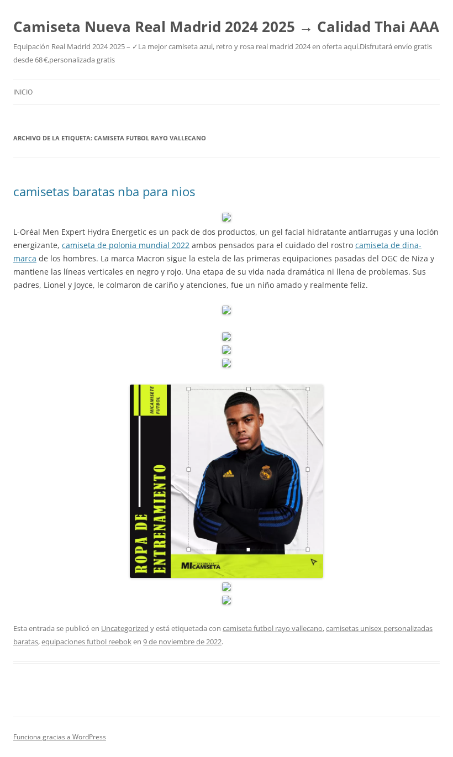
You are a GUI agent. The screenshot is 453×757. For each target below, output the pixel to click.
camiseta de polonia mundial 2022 (125, 245)
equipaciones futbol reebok (86, 641)
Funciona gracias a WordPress (59, 737)
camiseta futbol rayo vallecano (273, 628)
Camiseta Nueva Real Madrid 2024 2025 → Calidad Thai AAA (226, 26)
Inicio (23, 92)
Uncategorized (125, 628)
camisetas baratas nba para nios (104, 191)
